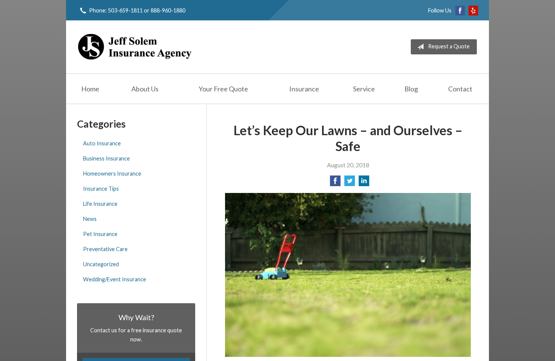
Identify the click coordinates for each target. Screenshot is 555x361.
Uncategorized (101, 264)
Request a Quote (449, 46)
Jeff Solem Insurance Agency (134, 47)
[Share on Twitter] (349, 183)
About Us (145, 89)
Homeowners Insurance (112, 173)
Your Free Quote (223, 89)
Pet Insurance (100, 234)
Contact (460, 89)
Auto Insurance (102, 143)
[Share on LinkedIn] (364, 183)
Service (364, 89)
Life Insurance (100, 204)
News (90, 219)
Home (90, 89)
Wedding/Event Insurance (114, 279)
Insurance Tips (101, 188)
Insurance (304, 89)
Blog (411, 89)
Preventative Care (105, 249)
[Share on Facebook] (335, 183)
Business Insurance (106, 158)
